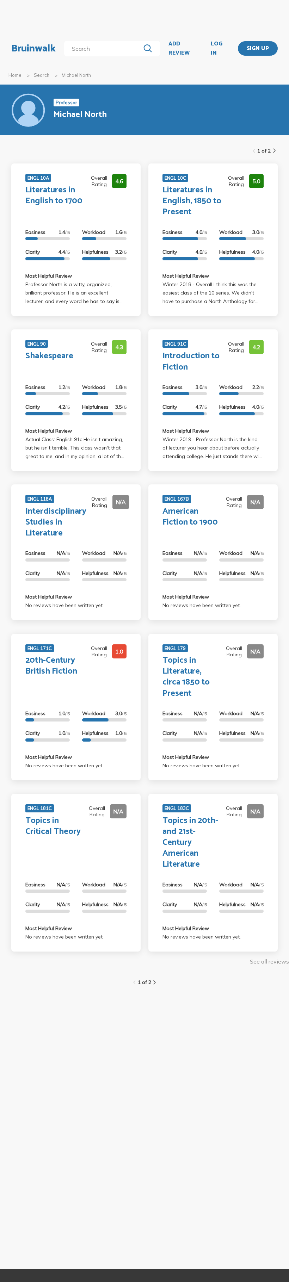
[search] (103, 48)
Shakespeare (49, 356)
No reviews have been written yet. (64, 605)
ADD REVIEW (179, 48)
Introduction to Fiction (191, 361)
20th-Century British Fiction (51, 666)
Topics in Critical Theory (53, 826)
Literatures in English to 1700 (53, 195)
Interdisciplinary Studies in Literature (55, 522)
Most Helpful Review (48, 276)
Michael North (76, 75)
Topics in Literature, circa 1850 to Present (186, 677)
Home (14, 75)
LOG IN (216, 48)
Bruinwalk (33, 48)
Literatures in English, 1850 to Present (191, 201)
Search (41, 75)
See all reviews (269, 961)
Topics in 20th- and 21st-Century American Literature (190, 843)
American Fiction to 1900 (190, 516)
